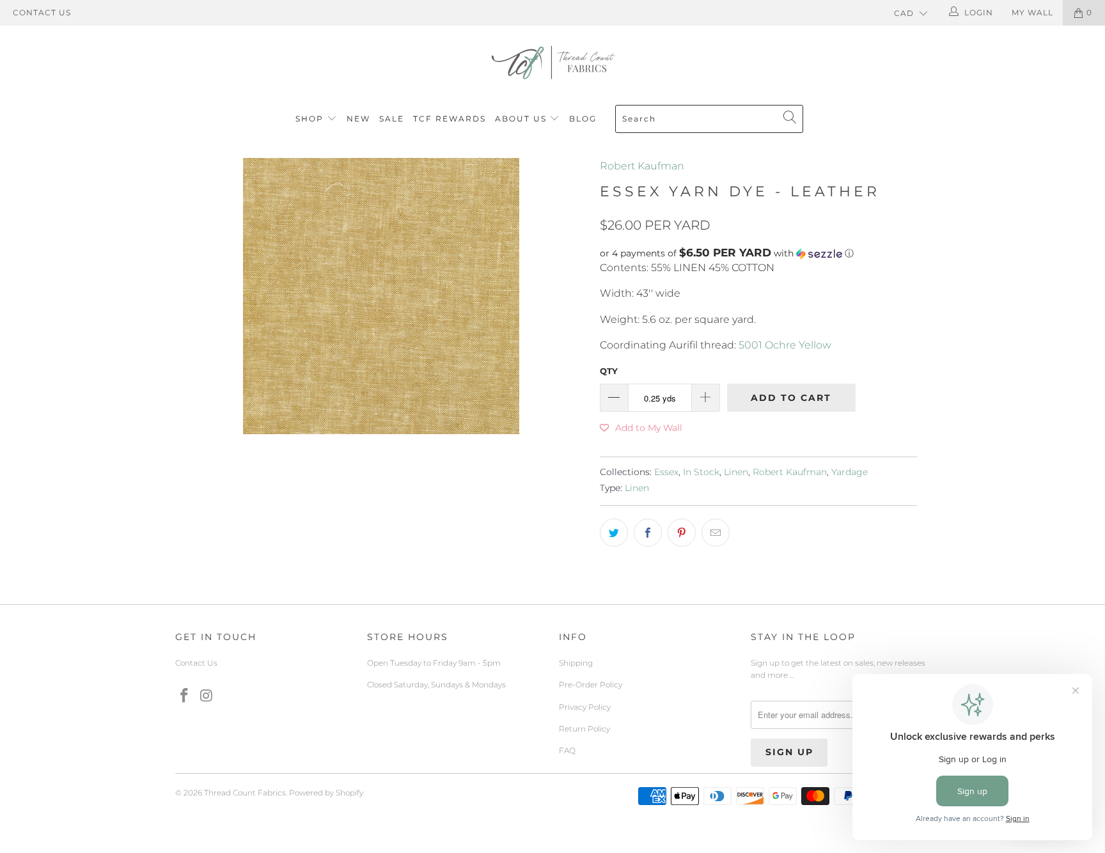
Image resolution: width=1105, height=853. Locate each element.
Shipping (576, 663)
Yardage (849, 472)
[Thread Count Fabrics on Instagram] (207, 696)
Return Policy (584, 728)
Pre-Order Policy (590, 684)
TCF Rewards (449, 118)
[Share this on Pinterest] (682, 533)
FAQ (567, 750)
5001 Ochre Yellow (785, 345)
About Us (522, 118)
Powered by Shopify (326, 792)
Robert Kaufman (642, 166)
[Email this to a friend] (715, 533)
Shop (309, 118)
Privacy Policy (585, 707)
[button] (758, 253)
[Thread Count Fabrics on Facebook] (184, 696)
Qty (609, 371)
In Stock (701, 472)
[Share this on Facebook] (648, 533)
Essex (666, 472)
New (358, 118)
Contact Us (42, 12)
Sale (391, 118)
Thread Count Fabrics (245, 792)
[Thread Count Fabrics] (552, 62)
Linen (736, 472)
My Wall (1032, 12)
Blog (583, 118)
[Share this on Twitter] (614, 533)
